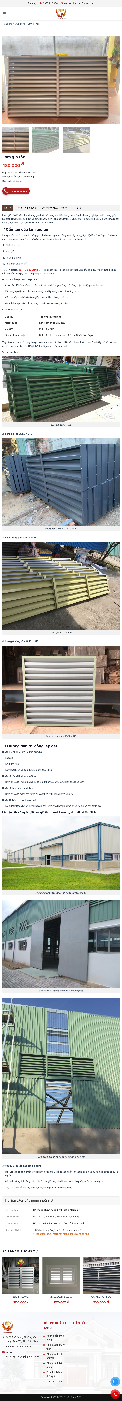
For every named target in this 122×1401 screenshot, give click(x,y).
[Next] (113, 80)
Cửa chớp (20, 23)
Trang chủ (7, 23)
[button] (4, 13)
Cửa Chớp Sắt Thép (101, 1297)
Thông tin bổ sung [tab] (25, 208)
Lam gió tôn (9, 215)
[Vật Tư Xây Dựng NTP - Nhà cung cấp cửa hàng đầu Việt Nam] (61, 13)
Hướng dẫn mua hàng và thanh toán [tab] (61, 208)
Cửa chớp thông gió (61, 1297)
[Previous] (8, 80)
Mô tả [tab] (7, 208)
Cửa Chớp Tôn (21, 1297)
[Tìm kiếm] (119, 13)
